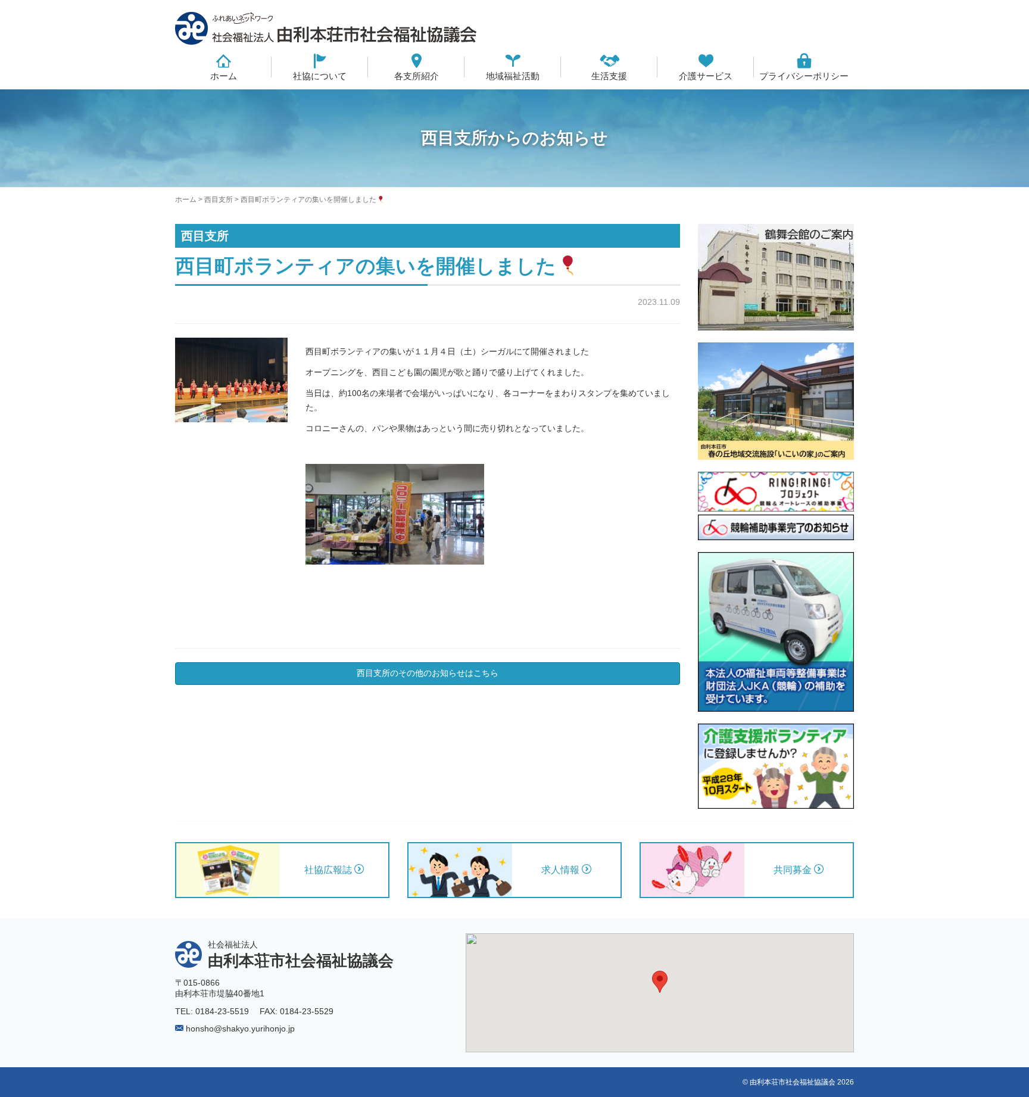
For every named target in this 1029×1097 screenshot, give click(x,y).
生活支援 (609, 76)
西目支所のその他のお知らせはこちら (427, 673)
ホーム (223, 76)
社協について (320, 76)
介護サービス (705, 76)
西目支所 (218, 199)
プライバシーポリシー (804, 76)
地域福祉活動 (513, 76)
